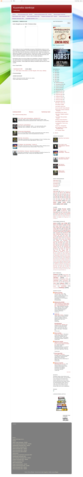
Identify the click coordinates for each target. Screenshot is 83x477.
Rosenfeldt (60, 242)
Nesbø (63, 230)
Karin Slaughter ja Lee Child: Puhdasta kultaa (61, 128)
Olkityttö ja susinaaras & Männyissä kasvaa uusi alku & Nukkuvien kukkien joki (62, 343)
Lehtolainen (66, 245)
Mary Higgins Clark (63, 250)
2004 (55, 195)
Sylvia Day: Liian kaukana (23, 137)
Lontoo (63, 214)
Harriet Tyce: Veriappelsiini (60, 125)
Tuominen (55, 241)
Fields (63, 256)
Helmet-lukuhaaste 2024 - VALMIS (20, 468)
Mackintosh (68, 247)
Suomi (55, 209)
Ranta (66, 226)
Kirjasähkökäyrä (58, 323)
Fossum (55, 257)
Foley (54, 260)
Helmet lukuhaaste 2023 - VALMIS (20, 467)
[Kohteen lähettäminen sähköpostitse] (26, 69)
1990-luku (68, 192)
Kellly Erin (62, 263)
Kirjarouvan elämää (59, 341)
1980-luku (61, 192)
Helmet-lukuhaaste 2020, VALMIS (19, 451)
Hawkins (68, 262)
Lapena (64, 253)
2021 (56, 79)
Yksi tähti (55, 186)
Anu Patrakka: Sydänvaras (60, 354)
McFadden (65, 240)
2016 (57, 199)
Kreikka (54, 217)
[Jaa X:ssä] (28, 69)
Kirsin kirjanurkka (58, 353)
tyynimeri (60, 217)
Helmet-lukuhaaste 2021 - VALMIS (20, 450)
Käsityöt (14, 440)
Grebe (67, 241)
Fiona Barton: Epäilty (59, 104)
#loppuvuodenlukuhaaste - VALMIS (20, 464)
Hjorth (54, 244)
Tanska (64, 212)
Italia (60, 214)
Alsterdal (67, 251)
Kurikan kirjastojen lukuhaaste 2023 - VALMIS (22, 443)
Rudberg (68, 231)
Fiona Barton (68, 256)
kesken (54, 286)
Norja (54, 212)
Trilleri (54, 283)
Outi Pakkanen (56, 230)
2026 (56, 70)
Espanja (67, 214)
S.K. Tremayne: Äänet (59, 130)
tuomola (54, 236)
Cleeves (64, 227)
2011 (69, 196)
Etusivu (14, 14)
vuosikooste (55, 287)
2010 (65, 196)
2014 (65, 197)
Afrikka (56, 214)
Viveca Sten (67, 255)
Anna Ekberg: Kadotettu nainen (61, 121)
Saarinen (55, 269)
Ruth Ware (55, 266)
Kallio (54, 250)
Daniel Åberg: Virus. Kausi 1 (61, 112)
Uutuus (40, 70)
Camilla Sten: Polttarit (59, 334)
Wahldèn (63, 269)
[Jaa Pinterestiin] (31, 69)
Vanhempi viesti (45, 112)
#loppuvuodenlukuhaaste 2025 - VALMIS (43, 14)
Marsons (67, 260)
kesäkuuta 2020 (59, 92)
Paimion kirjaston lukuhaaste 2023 (20, 447)
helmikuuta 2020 (59, 99)
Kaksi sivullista (58, 333)
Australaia (68, 213)
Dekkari (20, 70)
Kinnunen (67, 263)
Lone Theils (62, 260)
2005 (60, 195)
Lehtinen (60, 237)
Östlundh (65, 261)
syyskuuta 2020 (59, 87)
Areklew (54, 256)
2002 (65, 194)
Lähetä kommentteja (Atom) (21, 114)
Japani (62, 213)
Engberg (59, 256)
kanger (67, 266)
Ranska (56, 213)
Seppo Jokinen (59, 226)
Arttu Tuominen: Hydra (59, 293)
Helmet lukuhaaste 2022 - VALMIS (20, 448)
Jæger (67, 248)
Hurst (60, 257)
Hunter (62, 248)
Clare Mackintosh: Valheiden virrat (61, 324)
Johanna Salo (56, 235)
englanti (63, 284)
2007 (69, 195)
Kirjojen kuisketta (58, 292)
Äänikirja (44, 70)
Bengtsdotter (56, 262)
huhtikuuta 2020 (59, 96)
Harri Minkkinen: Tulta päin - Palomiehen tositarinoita (29, 151)
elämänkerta (57, 284)
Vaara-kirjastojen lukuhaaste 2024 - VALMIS (22, 457)
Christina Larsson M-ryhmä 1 (61, 119)
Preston (62, 231)
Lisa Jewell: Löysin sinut (60, 106)
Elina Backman (66, 252)
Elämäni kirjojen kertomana (59, 14)
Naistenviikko (56, 281)
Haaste (61, 276)
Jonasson (61, 247)
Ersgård (57, 240)
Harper (54, 268)
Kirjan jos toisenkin (59, 362)
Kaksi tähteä (55, 185)
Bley (54, 252)
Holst (58, 260)
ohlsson (61, 241)
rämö (60, 246)
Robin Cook (56, 224)
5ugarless (46, 472)
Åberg (54, 237)
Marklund (61, 236)
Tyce (54, 261)
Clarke (65, 262)
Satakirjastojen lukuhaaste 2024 (19, 456)
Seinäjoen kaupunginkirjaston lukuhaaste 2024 (22, 454)
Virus (69, 283)
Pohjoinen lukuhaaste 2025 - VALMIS (49, 16)
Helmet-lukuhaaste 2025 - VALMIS (25, 14)
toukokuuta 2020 (59, 94)
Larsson (63, 239)
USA (38, 70)
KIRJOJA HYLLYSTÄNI (59, 302)
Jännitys (55, 277)
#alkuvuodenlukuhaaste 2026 (33, 16)
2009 (61, 196)
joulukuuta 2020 (59, 82)
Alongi (69, 261)
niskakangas (55, 267)
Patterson (66, 234)
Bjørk (61, 262)
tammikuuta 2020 (59, 101)
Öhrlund (64, 267)
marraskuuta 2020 (59, 84)
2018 (67, 199)
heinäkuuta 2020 (59, 91)
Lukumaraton (65, 280)
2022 (56, 77)
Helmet (67, 276)
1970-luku (55, 192)
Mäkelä (56, 239)
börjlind (68, 239)
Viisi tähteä (55, 183)
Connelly (68, 224)
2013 (61, 197)
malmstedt (55, 251)
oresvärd (61, 251)
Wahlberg (66, 244)
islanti (59, 212)
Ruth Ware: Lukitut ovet (60, 102)
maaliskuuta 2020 (59, 97)
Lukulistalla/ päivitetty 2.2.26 (31, 18)
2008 (56, 196)
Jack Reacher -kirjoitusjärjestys (24, 124)
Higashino (55, 247)
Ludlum (69, 268)
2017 (62, 199)
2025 (56, 72)
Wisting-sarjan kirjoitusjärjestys (24, 131)
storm (55, 223)
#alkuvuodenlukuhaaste (17, 462)
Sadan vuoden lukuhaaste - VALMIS (20, 442)
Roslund (54, 258)
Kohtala (65, 268)
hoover (59, 258)
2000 (56, 194)
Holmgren (56, 263)
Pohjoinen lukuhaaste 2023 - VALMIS (20, 459)
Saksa (69, 212)
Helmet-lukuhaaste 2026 (64, 16)
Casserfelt (59, 252)
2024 (56, 74)
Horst (60, 228)
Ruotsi (64, 209)
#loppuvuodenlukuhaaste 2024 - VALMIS (21, 465)
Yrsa (57, 261)
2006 (65, 195)
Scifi (61, 281)
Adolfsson (63, 258)
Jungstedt (58, 232)
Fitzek (60, 245)
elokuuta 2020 (59, 89)
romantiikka (63, 286)
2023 (56, 75)
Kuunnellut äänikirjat (23, 7)
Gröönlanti (54, 218)
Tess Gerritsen (67, 237)
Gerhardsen (66, 246)
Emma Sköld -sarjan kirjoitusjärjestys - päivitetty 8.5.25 (29, 118)
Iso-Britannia (64, 210)
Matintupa (67, 257)
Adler (68, 267)
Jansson (66, 236)
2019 (17, 70)
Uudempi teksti (17, 112)
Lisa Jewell (60, 244)
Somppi (59, 269)
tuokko (60, 267)
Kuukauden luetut (64, 279)
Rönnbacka (65, 232)
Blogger (56, 472)
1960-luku (67, 191)
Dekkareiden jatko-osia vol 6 (60, 363)
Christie (67, 258)
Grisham (54, 253)
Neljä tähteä (55, 180)
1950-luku (62, 191)
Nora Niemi (65, 235)
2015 (69, 197)
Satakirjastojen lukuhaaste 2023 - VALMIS (21, 445)
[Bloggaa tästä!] (27, 69)
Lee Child (30, 70)
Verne (62, 224)
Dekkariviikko (65, 274)
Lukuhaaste (56, 280)
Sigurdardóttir (56, 255)
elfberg (60, 261)
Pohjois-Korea (66, 217)
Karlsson (59, 253)
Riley (54, 242)
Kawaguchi (61, 268)
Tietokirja (66, 281)
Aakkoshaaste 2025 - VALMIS (18, 16)
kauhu (68, 284)
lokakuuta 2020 (59, 85)
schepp (66, 242)
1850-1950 (55, 191)
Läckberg (68, 253)
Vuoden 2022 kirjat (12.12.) (18, 439)
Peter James (56, 227)
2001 (61, 194)
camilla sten (62, 266)
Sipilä (62, 255)
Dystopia (55, 276)
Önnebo (56, 248)
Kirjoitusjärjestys (56, 279)
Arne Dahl (55, 245)
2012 (56, 197)
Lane (63, 257)
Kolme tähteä (25, 70)
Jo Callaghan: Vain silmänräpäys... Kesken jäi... (27, 144)
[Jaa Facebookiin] (29, 69)
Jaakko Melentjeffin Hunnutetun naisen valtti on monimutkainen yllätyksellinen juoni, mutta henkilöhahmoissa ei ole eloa (62, 305)
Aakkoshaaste (15, 453)
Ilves (57, 268)
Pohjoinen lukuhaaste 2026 (18, 18)
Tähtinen (55, 246)
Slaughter (34, 70)
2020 (56, 81)
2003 (69, 194)
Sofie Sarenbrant (57, 234)
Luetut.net (57, 313)
